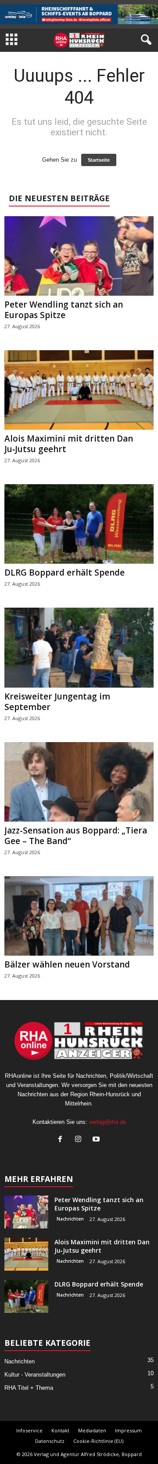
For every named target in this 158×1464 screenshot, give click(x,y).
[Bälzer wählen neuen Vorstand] (79, 916)
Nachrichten (70, 1219)
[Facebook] (62, 1140)
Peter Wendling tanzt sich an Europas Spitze (63, 310)
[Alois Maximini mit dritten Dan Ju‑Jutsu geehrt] (79, 390)
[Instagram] (80, 1140)
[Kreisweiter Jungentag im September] (79, 647)
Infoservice (29, 1430)
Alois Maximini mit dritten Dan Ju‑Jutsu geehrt (68, 444)
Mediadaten (92, 1430)
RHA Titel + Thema (28, 1387)
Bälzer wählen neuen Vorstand (67, 964)
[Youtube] (97, 1140)
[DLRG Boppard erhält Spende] (79, 524)
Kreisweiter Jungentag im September (57, 702)
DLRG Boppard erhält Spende (64, 572)
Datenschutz (50, 1441)
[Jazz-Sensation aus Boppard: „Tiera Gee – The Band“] (79, 782)
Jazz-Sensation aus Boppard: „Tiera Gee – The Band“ (75, 836)
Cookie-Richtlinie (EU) (98, 1441)
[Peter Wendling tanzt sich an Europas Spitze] (79, 256)
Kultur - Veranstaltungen (34, 1374)
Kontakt (60, 1430)
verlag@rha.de (107, 1122)
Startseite (99, 160)
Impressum (128, 1430)
